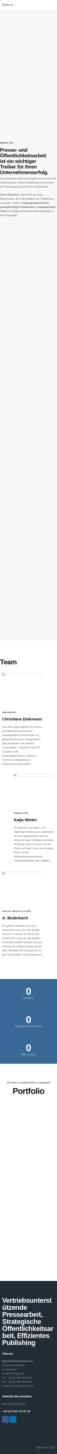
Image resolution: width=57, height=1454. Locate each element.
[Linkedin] (13, 1419)
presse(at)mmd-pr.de (13, 1403)
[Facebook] (5, 1419)
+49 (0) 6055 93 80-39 (16, 1411)
